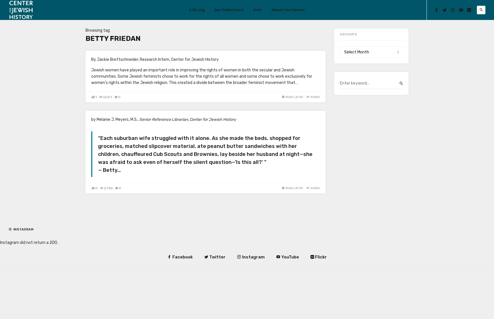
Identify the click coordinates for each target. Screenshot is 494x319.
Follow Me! (24, 234)
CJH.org (197, 10)
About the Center (288, 10)
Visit (257, 10)
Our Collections (229, 10)
